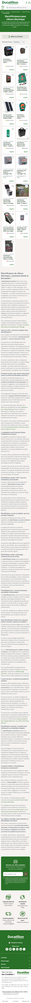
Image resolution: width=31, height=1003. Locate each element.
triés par (10, 42)
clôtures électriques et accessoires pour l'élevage (15, 326)
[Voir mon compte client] (26, 3)
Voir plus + (5, 886)
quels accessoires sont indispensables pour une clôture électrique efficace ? (15, 721)
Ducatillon (4, 958)
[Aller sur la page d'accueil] (10, 2)
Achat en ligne (5, 961)
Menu (3, 9)
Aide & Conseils (5, 968)
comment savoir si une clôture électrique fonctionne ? (14, 811)
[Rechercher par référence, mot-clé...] (7, 7)
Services (3, 964)
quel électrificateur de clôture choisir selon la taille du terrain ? (15, 428)
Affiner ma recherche (17, 37)
